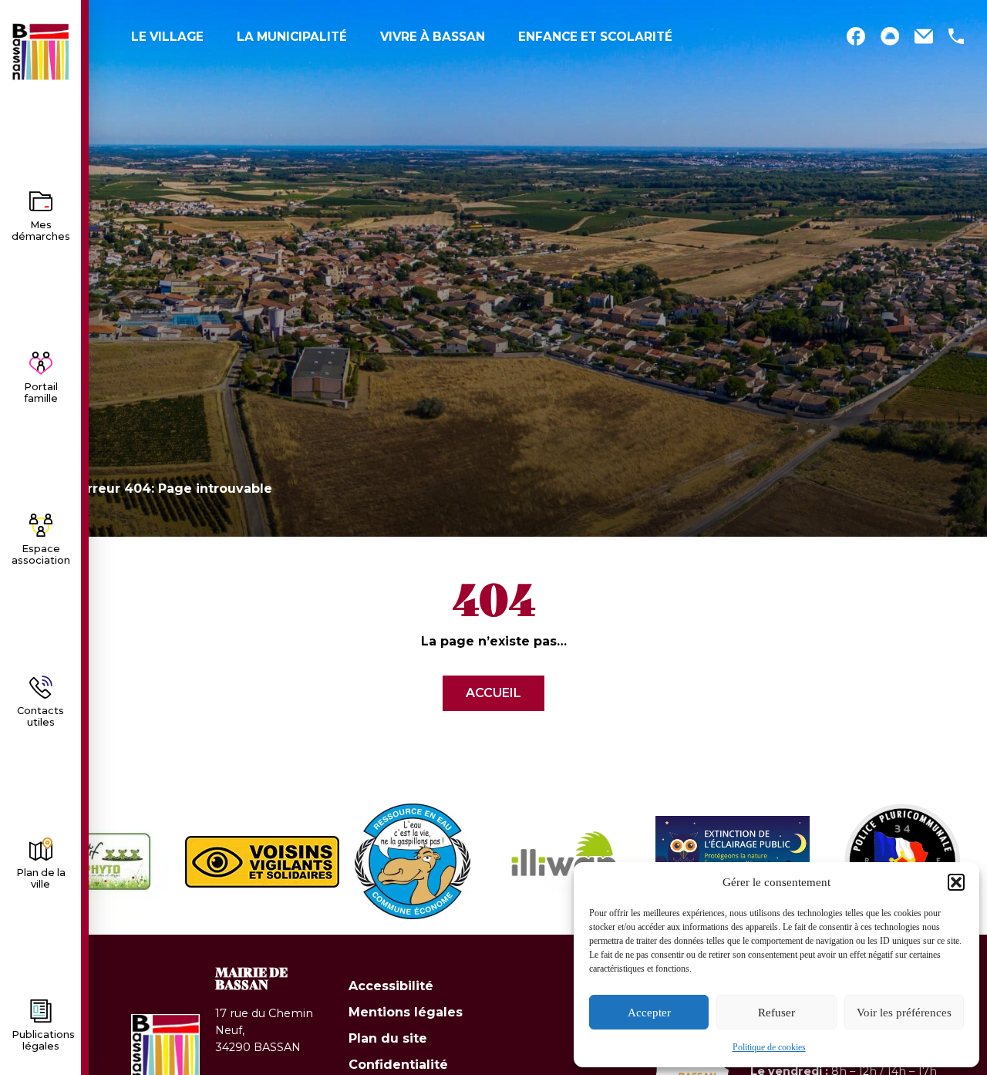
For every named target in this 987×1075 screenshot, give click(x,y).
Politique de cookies (769, 1047)
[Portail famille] (40, 363)
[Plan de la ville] (40, 849)
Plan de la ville (41, 878)
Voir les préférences (904, 1012)
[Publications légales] (40, 1011)
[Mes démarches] (40, 201)
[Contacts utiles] (40, 687)
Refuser (776, 1012)
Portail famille (41, 392)
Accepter (649, 1012)
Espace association (41, 554)
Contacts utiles (40, 716)
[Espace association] (40, 525)
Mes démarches (41, 230)
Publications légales (43, 1040)
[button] (956, 882)
